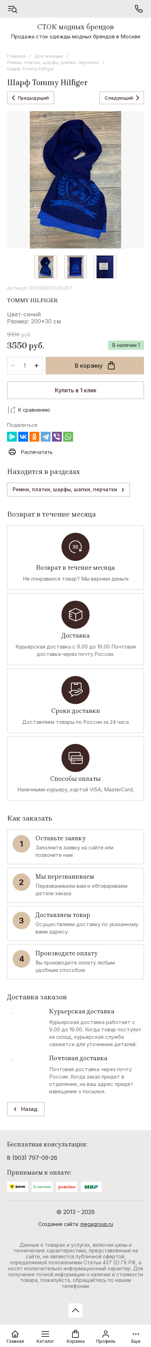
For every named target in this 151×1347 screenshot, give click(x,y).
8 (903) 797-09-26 (32, 1157)
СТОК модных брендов (75, 27)
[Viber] (57, 437)
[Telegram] (46, 437)
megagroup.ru (96, 1224)
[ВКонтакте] (23, 437)
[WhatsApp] (68, 437)
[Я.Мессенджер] (12, 437)
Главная (16, 56)
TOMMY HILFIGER (32, 300)
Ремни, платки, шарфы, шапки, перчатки (53, 62)
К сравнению (34, 410)
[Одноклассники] (34, 437)
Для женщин (48, 56)
